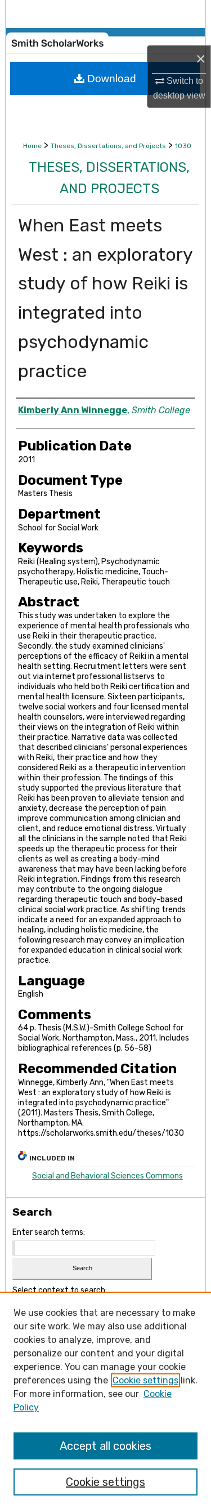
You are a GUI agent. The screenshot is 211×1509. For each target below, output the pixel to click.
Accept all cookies (105, 1446)
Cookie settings (145, 1380)
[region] (105, 1400)
